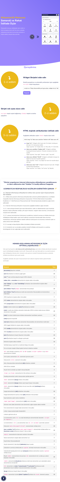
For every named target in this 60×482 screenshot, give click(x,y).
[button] (3, 478)
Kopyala (26, 93)
